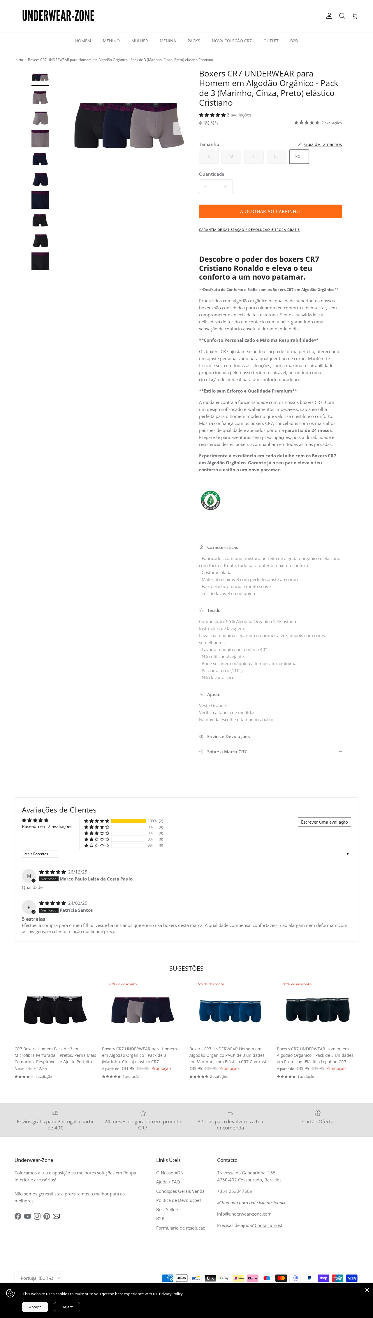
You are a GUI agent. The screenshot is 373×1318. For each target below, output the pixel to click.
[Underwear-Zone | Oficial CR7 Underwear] (58, 16)
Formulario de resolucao (180, 1228)
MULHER (139, 40)
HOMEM (83, 40)
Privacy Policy (171, 1293)
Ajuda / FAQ (168, 1182)
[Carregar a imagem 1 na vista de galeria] (129, 126)
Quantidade (211, 174)
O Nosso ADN (170, 1173)
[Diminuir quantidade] (204, 186)
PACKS (194, 40)
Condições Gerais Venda (180, 1191)
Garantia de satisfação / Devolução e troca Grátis (249, 229)
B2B (294, 40)
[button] (213, 115)
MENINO (111, 40)
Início (19, 59)
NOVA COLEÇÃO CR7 (232, 40)
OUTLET (271, 40)
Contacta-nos (268, 1225)
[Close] (367, 1289)
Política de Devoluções (178, 1200)
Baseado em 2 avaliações (47, 826)
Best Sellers (167, 1209)
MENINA (168, 40)
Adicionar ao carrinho (270, 211)
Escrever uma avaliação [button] (324, 822)
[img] (53, 872)
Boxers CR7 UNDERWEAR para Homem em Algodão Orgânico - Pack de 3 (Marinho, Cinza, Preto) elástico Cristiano (120, 59)
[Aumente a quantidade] (227, 186)
